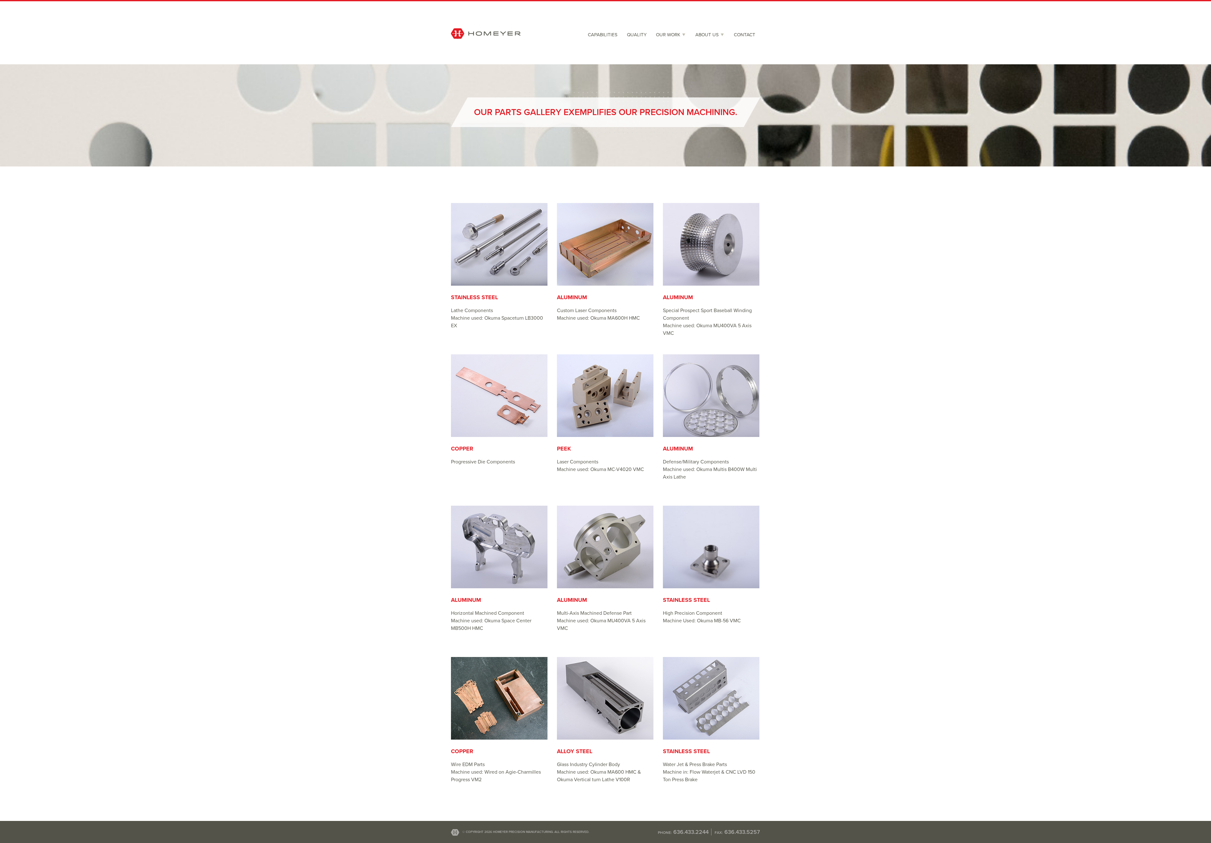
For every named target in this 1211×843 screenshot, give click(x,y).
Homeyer (486, 46)
